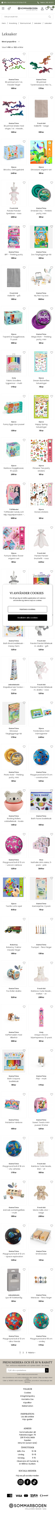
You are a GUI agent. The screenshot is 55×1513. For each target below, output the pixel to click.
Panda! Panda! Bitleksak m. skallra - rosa (41, 688)
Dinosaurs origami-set (41, 169)
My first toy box (41, 295)
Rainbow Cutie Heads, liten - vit (41, 1167)
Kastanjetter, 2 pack (41, 906)
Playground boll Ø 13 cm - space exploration (14, 1255)
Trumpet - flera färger (41, 947)
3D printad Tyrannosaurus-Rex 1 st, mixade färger (41, 83)
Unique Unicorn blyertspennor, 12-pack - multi (41, 1036)
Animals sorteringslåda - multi (14, 1211)
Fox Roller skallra (13, 991)
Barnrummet (25, 23)
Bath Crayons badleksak (13, 1080)
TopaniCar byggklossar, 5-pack (14, 338)
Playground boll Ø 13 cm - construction (41, 776)
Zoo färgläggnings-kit (41, 254)
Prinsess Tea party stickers (41, 469)
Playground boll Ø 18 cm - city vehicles (14, 1167)
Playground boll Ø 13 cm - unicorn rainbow (14, 863)
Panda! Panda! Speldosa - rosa (13, 212)
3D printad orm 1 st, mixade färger (14, 83)
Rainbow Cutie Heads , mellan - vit (41, 992)
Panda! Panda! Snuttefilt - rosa (41, 557)
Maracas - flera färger (41, 1297)
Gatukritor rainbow (13, 1122)
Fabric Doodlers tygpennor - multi (14, 382)
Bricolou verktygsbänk (14, 169)
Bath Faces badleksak (41, 818)
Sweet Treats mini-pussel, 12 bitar (41, 1123)
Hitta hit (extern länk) (27, 1443)
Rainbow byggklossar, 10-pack (14, 469)
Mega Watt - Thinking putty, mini (41, 338)
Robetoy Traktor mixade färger (13, 948)
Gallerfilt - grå (13, 295)
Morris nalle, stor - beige (41, 1211)
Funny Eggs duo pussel (13, 424)
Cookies (27, 1392)
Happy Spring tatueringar (41, 425)
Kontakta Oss (28, 1399)
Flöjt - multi (41, 1078)
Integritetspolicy (27, 1396)
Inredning (13, 23)
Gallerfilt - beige (41, 126)
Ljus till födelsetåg (14, 1297)
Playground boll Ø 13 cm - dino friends (14, 1340)
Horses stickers (41, 512)
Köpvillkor (27, 1402)
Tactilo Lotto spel (14, 906)
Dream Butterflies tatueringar (41, 382)
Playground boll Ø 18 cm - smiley (41, 1340)
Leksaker (37, 23)
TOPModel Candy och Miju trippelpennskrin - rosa (14, 513)
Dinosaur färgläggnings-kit (14, 732)
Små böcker (41, 1254)
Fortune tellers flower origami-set (13, 557)
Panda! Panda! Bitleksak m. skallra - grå (41, 644)
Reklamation (27, 1406)
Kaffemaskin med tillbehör (14, 1036)
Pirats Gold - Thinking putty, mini (14, 776)
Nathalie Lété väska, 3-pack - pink (41, 863)
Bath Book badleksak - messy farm (13, 644)
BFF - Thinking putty (14, 254)
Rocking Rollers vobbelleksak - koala (13, 820)
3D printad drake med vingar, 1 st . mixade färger (14, 127)
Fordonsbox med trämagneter (41, 732)
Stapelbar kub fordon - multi (13, 688)
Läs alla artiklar (27, 1416)
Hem (4, 23)
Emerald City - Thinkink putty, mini (41, 212)
